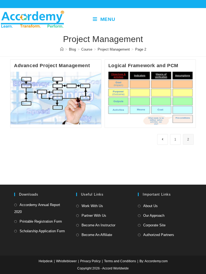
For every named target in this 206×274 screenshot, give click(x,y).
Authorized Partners (158, 235)
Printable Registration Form (41, 221)
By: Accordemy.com (153, 261)
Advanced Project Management (52, 65)
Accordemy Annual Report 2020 (37, 208)
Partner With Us (94, 216)
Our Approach (153, 216)
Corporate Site (154, 225)
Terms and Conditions (120, 261)
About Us (150, 206)
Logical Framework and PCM (143, 65)
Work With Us (92, 206)
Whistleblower (66, 261)
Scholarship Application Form (42, 231)
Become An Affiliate (97, 235)
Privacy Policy (90, 261)
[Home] (62, 49)
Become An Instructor (98, 225)
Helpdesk (46, 261)
